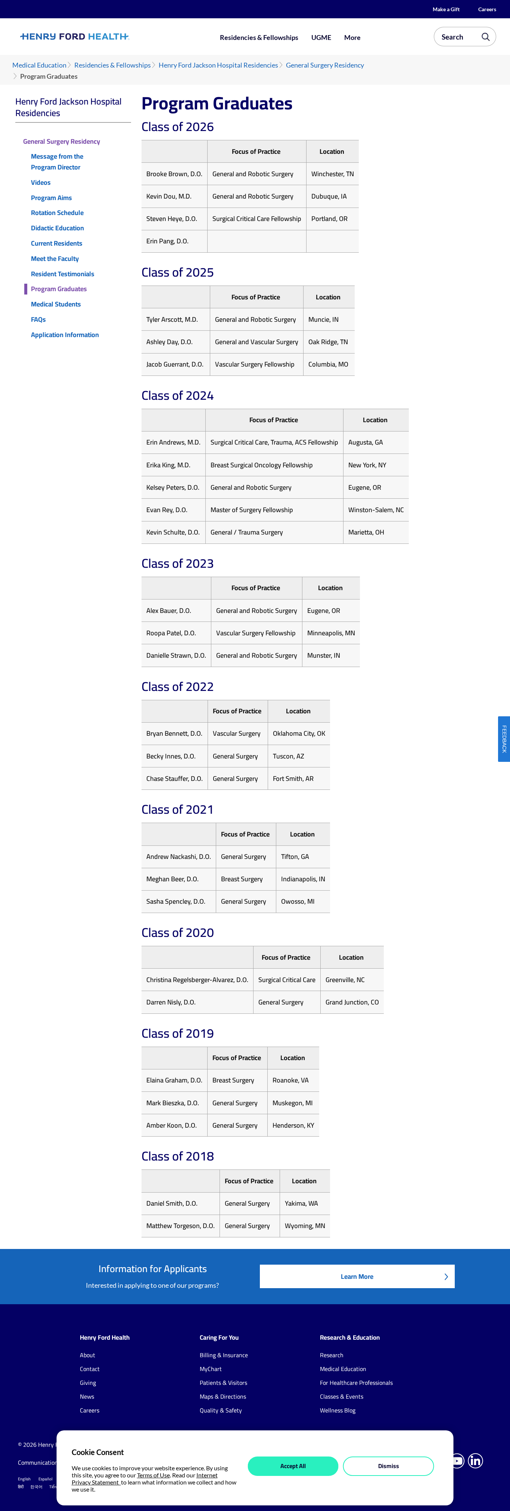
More (352, 37)
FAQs (38, 319)
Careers (487, 9)
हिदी (21, 1486)
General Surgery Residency (325, 65)
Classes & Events (341, 1396)
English (24, 1479)
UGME (321, 37)
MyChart (211, 1368)
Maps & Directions (223, 1396)
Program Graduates (59, 289)
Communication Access (47, 1462)
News (87, 1396)
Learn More (357, 1276)
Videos (41, 182)
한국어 (36, 1486)
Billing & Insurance (224, 1355)
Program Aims (51, 198)
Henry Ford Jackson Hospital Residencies (218, 65)
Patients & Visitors (223, 1382)
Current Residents (57, 243)
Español (45, 1479)
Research (331, 1355)
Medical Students (56, 304)
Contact (90, 1368)
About (87, 1355)
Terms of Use (153, 1475)
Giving (88, 1382)
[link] (98, 36)
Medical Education (39, 65)
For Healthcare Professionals (356, 1382)
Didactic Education (57, 228)
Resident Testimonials (62, 274)
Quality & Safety (221, 1410)
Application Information (65, 335)
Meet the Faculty (55, 258)
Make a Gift (446, 9)
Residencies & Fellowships (259, 37)
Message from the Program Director (57, 162)
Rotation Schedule (57, 213)
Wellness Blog (337, 1410)
